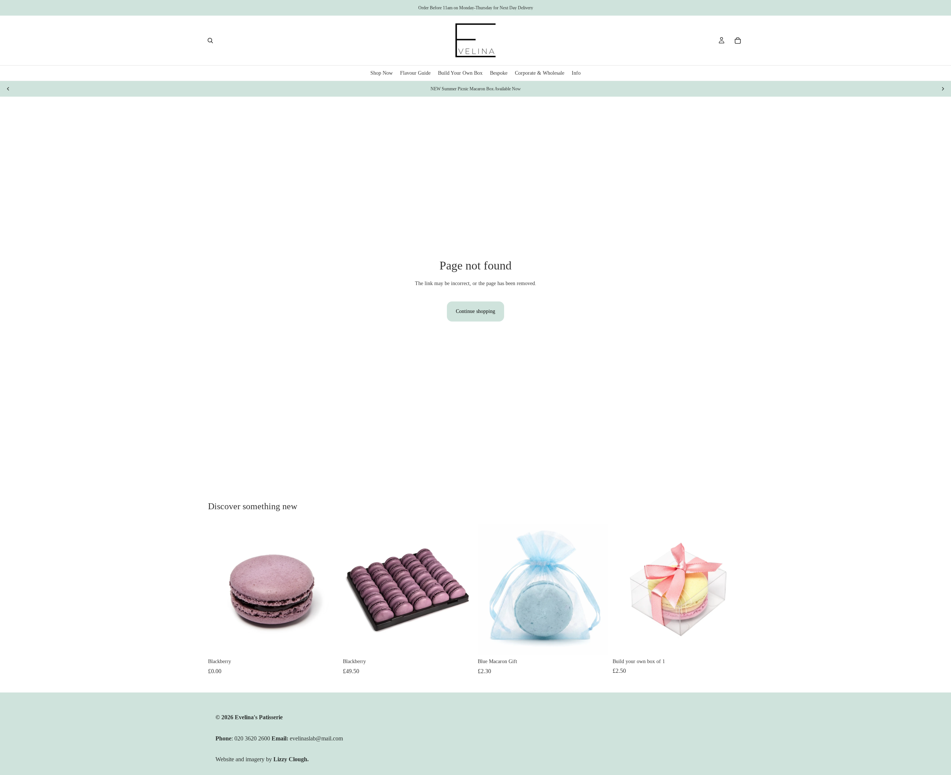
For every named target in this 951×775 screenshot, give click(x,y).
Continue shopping (475, 311)
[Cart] (738, 40)
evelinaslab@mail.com (316, 738)
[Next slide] (943, 89)
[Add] (327, 643)
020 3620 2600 (253, 738)
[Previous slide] (8, 89)
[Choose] (596, 643)
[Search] (210, 40)
